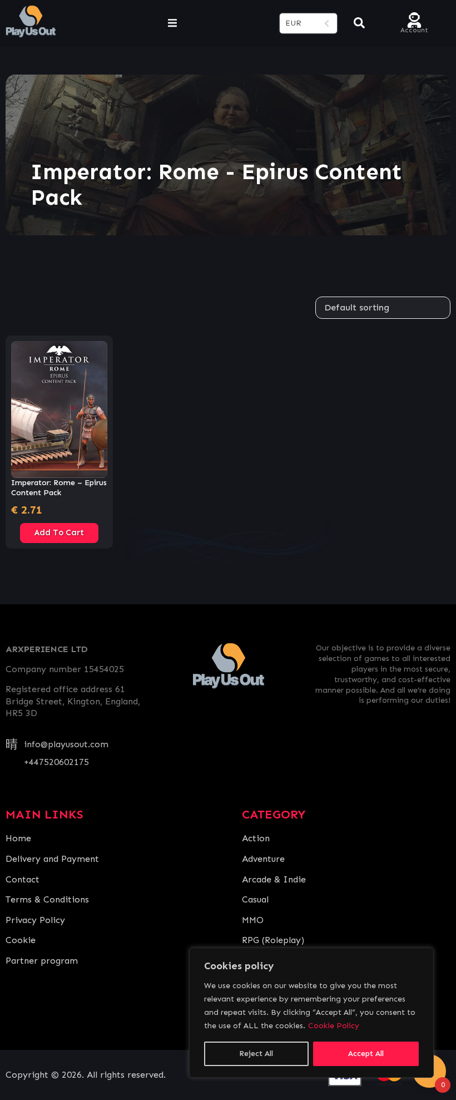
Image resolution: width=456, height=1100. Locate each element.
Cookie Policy (333, 1025)
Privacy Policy (35, 920)
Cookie (21, 940)
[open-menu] (172, 23)
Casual (255, 899)
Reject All (256, 1053)
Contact (22, 879)
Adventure (263, 859)
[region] (311, 1013)
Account (414, 29)
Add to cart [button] (59, 532)
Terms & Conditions (47, 899)
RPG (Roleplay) (273, 940)
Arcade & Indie (274, 879)
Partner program (42, 960)
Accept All (366, 1053)
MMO (253, 920)
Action (256, 838)
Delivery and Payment (52, 859)
